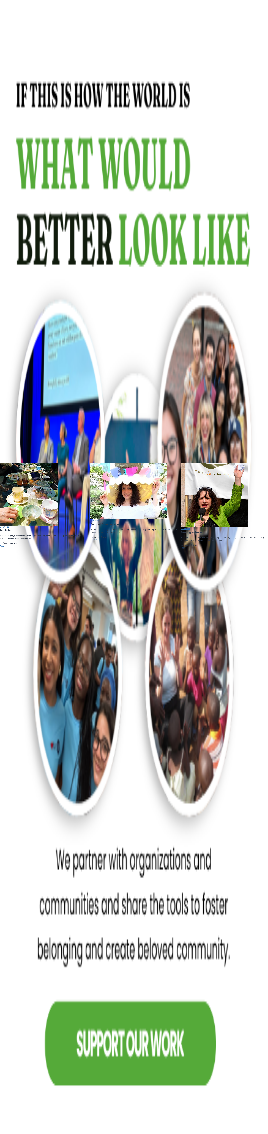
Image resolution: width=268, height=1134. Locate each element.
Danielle (5, 530)
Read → (3, 546)
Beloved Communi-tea (105, 524)
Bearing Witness (191, 532)
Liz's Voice (4, 527)
